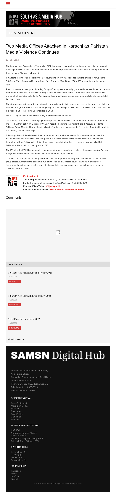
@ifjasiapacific (53, 186)
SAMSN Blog (17, 414)
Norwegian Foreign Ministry (24, 433)
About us (15, 419)
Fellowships (18, 452)
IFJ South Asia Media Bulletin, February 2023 (30, 272)
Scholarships (19, 460)
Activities (15, 408)
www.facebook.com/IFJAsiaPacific (66, 189)
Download (14, 281)
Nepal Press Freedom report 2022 (24, 318)
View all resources (16, 339)
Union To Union (18, 436)
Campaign (16, 417)
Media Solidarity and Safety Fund (27, 438)
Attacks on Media (19, 406)
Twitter (14, 473)
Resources (16, 411)
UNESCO (15, 430)
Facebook (16, 471)
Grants (16, 455)
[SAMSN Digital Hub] (38, 25)
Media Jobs (18, 457)
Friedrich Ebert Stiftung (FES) (25, 441)
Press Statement (19, 403)
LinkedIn (15, 479)
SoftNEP (79, 483)
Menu (58, 4)
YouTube (15, 476)
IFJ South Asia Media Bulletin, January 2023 (29, 295)
